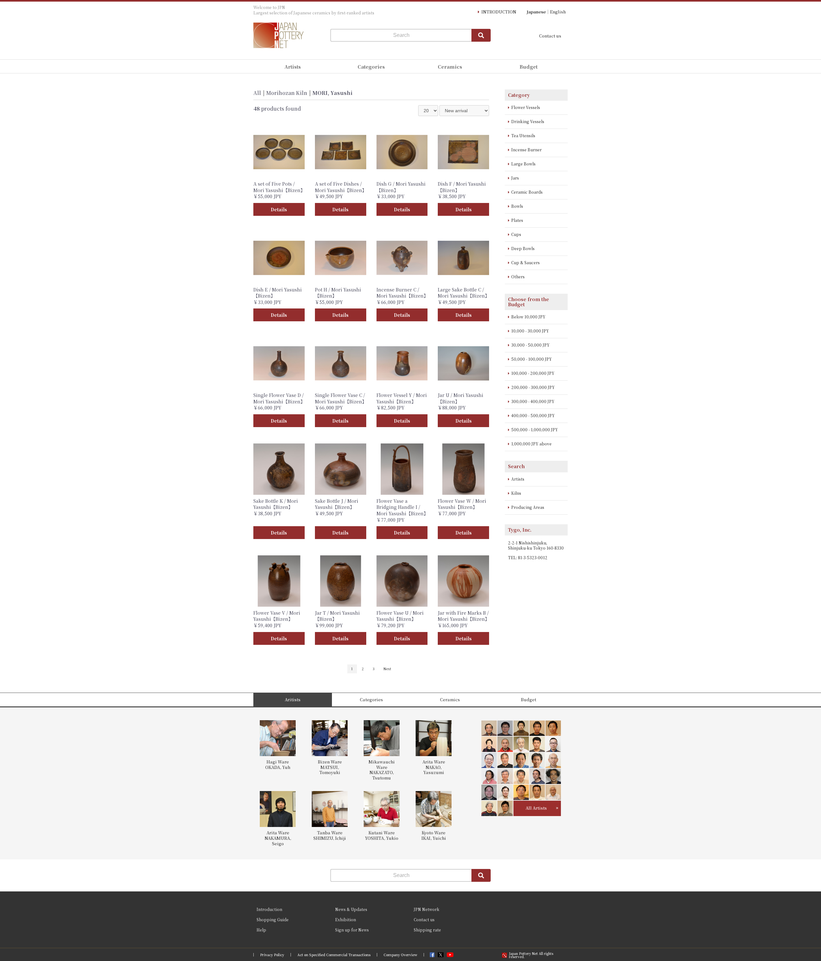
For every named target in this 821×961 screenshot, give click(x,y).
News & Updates (351, 909)
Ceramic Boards (527, 192)
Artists (517, 479)
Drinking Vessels (527, 121)
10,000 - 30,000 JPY (530, 330)
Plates (517, 220)
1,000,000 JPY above (531, 443)
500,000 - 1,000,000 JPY (534, 429)
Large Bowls (523, 163)
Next (387, 668)
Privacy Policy (272, 955)
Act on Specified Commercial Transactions (333, 955)
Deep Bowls (523, 248)
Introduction (269, 909)
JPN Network (426, 909)
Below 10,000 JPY (528, 316)
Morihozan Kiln (286, 93)
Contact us (550, 36)
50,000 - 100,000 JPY (531, 359)
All (257, 93)
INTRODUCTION (498, 12)
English (558, 12)
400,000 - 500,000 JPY (533, 415)
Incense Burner (526, 149)
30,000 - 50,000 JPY (530, 345)
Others (518, 276)
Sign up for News (352, 929)
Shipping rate (427, 929)
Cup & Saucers (525, 262)
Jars (515, 178)
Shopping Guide (273, 919)
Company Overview (400, 955)
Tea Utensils (523, 135)
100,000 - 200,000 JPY (532, 373)
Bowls (517, 206)
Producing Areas (527, 507)
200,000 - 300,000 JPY (533, 387)
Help (261, 929)
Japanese (536, 12)
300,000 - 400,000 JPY (532, 401)
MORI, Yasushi (332, 93)
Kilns (516, 493)
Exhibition (345, 919)
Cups (516, 234)
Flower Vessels (525, 107)
